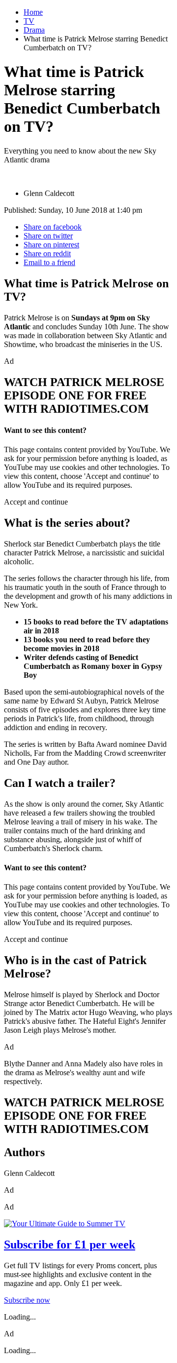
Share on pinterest (51, 244)
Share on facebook (53, 227)
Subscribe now (27, 1300)
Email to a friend (49, 262)
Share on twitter (48, 236)
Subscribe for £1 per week (69, 1244)
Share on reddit (47, 253)
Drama (34, 30)
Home (33, 12)
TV (29, 21)
